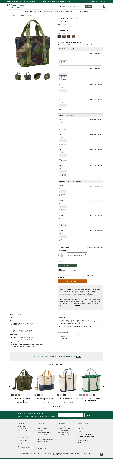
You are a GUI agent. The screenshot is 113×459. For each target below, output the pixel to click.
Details (77, 305)
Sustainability (81, 442)
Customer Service (12, 1)
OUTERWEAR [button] (38, 11)
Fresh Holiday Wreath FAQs (65, 434)
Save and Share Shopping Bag (45, 439)
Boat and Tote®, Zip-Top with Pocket (68, 399)
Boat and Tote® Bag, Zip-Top (90, 398)
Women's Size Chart (43, 446)
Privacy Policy (51, 416)
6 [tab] (59, 406)
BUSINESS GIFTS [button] (71, 11)
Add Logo (67, 265)
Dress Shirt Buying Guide (64, 428)
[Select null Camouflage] (64, 36)
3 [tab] (53, 406)
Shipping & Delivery (43, 441)
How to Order (41, 430)
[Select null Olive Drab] (69, 36)
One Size (61, 56)
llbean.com (32, 1)
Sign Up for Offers (94, 1)
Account (102, 1)
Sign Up (90, 415)
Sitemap (58, 454)
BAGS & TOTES (14, 15)
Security (86, 453)
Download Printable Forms (45, 434)
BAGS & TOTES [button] (59, 11)
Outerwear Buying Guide (64, 430)
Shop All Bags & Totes (26, 15)
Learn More (98, 45)
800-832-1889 (24, 1)
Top (101, 455)
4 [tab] (55, 406)
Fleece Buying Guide (63, 432)
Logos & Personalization (44, 432)
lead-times (61, 277)
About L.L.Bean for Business (85, 434)
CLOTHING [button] (28, 11)
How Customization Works (95, 247)
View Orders (81, 426)
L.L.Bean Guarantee (83, 440)
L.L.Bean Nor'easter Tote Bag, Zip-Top (45, 399)
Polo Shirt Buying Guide (64, 426)
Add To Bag (72, 281)
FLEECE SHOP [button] (48, 11)
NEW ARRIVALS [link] (83, 11)
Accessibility (79, 453)
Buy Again (40, 437)
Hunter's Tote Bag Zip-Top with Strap (22, 399)
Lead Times (41, 426)
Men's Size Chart (42, 448)
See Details (67, 1)
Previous (12, 76)
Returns (40, 443)
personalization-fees (64, 276)
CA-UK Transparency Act (67, 453)
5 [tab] (57, 406)
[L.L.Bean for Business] (16, 6)
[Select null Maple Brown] (73, 36)
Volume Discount (62, 24)
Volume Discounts (42, 428)
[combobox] (75, 6)
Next (53, 76)
